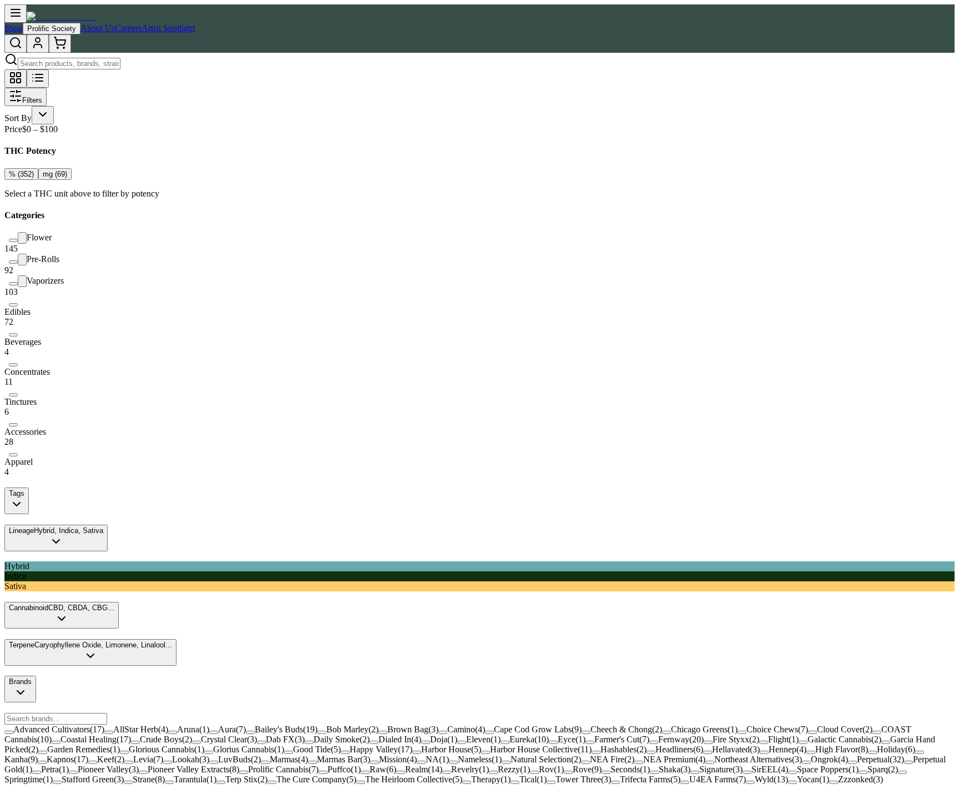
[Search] (15, 43)
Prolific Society (51, 28)
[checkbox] (13, 240)
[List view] (38, 78)
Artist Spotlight (168, 28)
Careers (128, 28)
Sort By (18, 118)
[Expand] (22, 238)
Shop (13, 28)
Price (13, 129)
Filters (32, 100)
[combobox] (43, 115)
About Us (97, 28)
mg (55, 174)
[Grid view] (15, 78)
